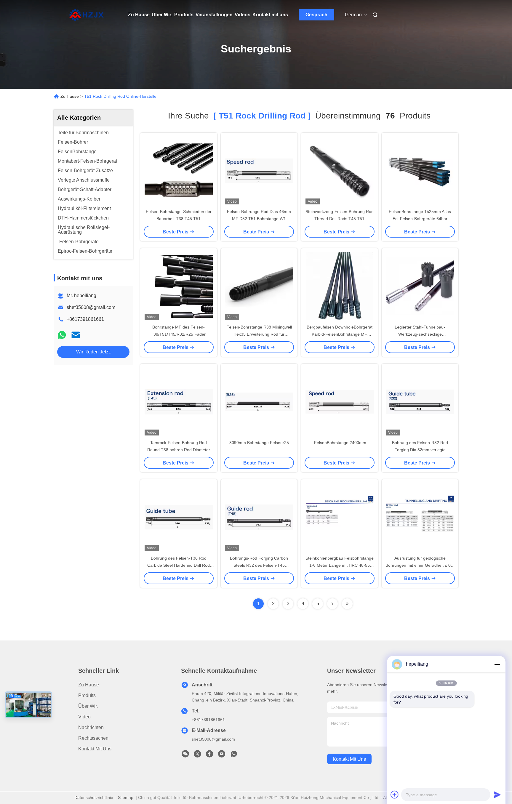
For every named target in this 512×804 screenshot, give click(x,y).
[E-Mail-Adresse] (75, 334)
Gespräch (316, 14)
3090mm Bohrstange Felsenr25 (259, 442)
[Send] (497, 794)
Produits (183, 14)
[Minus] (497, 664)
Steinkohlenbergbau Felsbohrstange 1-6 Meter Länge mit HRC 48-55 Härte (339, 565)
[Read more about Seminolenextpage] (332, 603)
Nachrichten (91, 727)
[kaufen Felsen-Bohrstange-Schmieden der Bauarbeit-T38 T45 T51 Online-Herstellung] (179, 170)
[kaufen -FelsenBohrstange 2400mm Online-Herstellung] (339, 401)
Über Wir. (162, 14)
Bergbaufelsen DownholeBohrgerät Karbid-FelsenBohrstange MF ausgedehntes (339, 334)
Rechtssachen (93, 738)
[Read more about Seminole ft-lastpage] (347, 603)
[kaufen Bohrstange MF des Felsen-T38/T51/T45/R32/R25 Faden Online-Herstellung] (179, 286)
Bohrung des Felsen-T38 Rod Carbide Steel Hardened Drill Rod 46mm (178, 565)
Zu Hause (139, 14)
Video (84, 716)
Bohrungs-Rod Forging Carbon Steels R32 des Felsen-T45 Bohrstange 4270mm (259, 565)
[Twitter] (197, 755)
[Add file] (395, 794)
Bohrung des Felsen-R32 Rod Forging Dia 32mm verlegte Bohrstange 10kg (420, 449)
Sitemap (125, 797)
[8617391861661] (234, 755)
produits (87, 695)
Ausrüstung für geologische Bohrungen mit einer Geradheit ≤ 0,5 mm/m (419, 565)
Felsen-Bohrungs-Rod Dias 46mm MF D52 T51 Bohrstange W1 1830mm (259, 218)
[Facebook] (209, 755)
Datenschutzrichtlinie (93, 797)
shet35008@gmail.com (91, 307)
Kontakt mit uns (270, 14)
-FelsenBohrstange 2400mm (339, 442)
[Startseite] (86, 15)
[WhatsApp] (62, 334)
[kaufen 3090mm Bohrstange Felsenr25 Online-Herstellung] (259, 401)
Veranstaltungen (214, 14)
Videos (242, 14)
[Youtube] (221, 755)
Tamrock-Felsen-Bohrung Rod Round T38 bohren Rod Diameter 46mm (178, 449)
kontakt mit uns (349, 759)
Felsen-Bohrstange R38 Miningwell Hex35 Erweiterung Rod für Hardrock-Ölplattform (259, 334)
